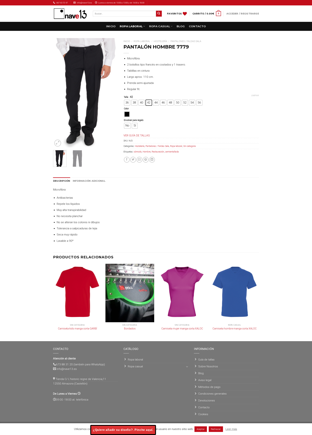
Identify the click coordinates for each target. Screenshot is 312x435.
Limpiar (255, 95)
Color (126, 108)
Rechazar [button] (216, 429)
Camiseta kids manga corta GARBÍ (77, 328)
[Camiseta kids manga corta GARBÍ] (77, 293)
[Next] (112, 93)
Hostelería (160, 41)
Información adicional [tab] (89, 181)
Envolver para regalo (133, 120)
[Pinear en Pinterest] (146, 160)
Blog (181, 26)
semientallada (172, 151)
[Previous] (59, 93)
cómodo (138, 151)
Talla (126, 97)
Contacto (197, 26)
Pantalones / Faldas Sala (185, 41)
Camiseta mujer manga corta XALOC (182, 328)
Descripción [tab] (61, 181)
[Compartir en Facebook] (127, 160)
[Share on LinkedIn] (152, 160)
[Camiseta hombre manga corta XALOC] (234, 293)
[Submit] (159, 14)
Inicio (111, 26)
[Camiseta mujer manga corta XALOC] (182, 293)
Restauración (158, 151)
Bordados (130, 328)
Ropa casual (159, 26)
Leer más (231, 429)
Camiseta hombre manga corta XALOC (235, 328)
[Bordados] (129, 293)
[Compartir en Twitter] (133, 160)
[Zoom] (57, 143)
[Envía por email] (139, 160)
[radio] (127, 102)
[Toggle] (187, 366)
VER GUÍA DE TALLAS (137, 135)
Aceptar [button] (201, 429)
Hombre (147, 151)
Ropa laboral (131, 26)
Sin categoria (189, 146)
